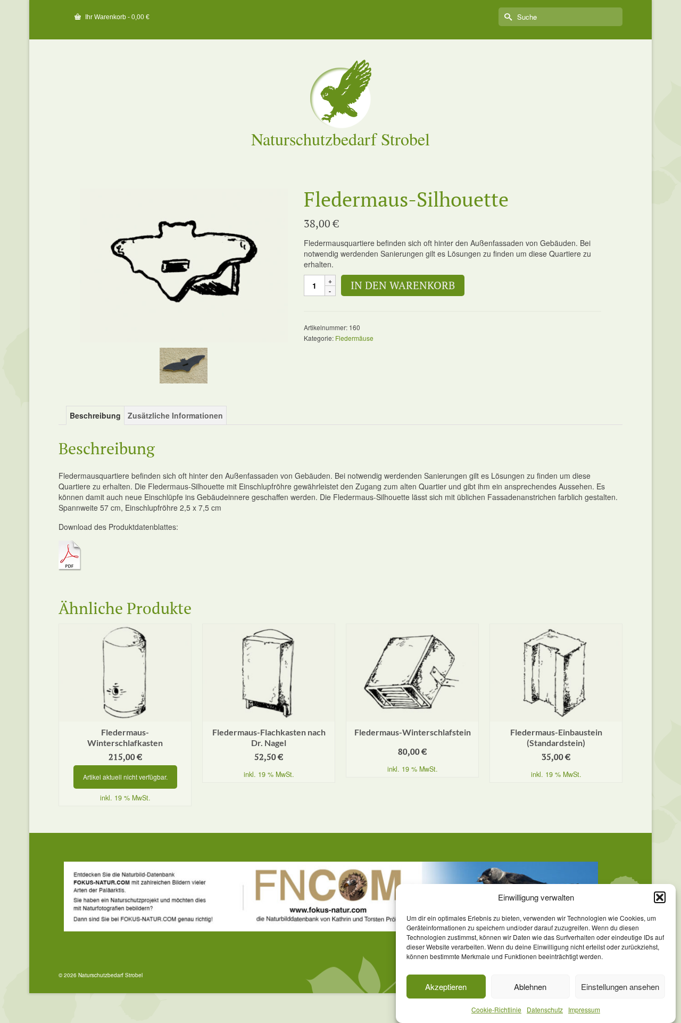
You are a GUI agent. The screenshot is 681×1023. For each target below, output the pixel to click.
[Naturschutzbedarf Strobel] (340, 94)
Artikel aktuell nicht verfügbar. (125, 776)
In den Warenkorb (403, 285)
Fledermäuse (354, 337)
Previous (68, 715)
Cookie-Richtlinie (496, 1009)
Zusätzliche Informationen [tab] (175, 415)
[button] (659, 897)
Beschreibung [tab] (95, 415)
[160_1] (183, 364)
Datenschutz (545, 1009)
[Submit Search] (506, 16)
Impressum (584, 1009)
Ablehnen (530, 986)
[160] (184, 264)
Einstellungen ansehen (620, 986)
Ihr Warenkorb (117, 17)
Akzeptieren (446, 986)
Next (613, 715)
